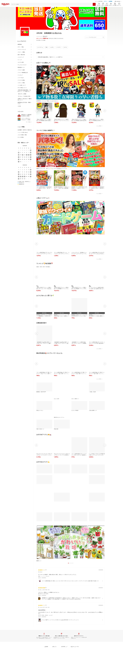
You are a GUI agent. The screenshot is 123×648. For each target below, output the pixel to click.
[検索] (94, 7)
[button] (118, 5)
